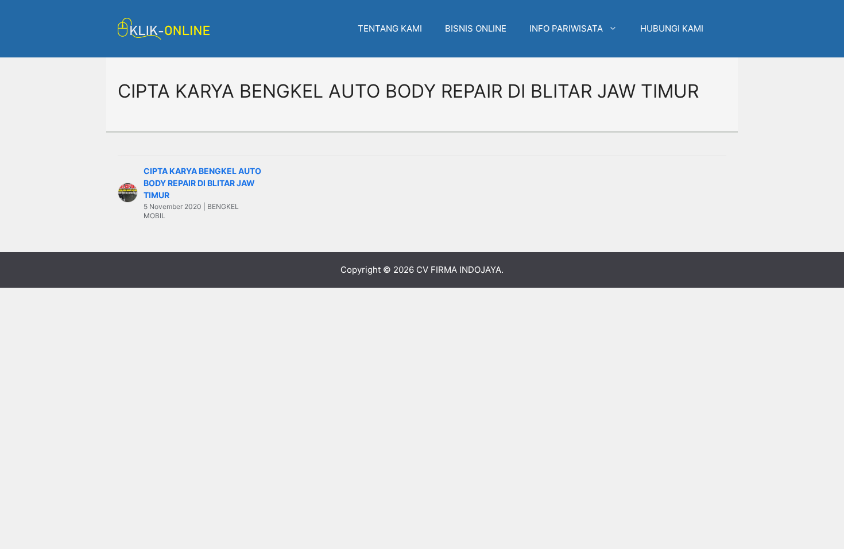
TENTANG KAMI (390, 28)
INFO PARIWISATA (566, 28)
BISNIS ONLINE (475, 28)
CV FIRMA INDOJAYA (458, 269)
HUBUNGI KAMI (671, 28)
